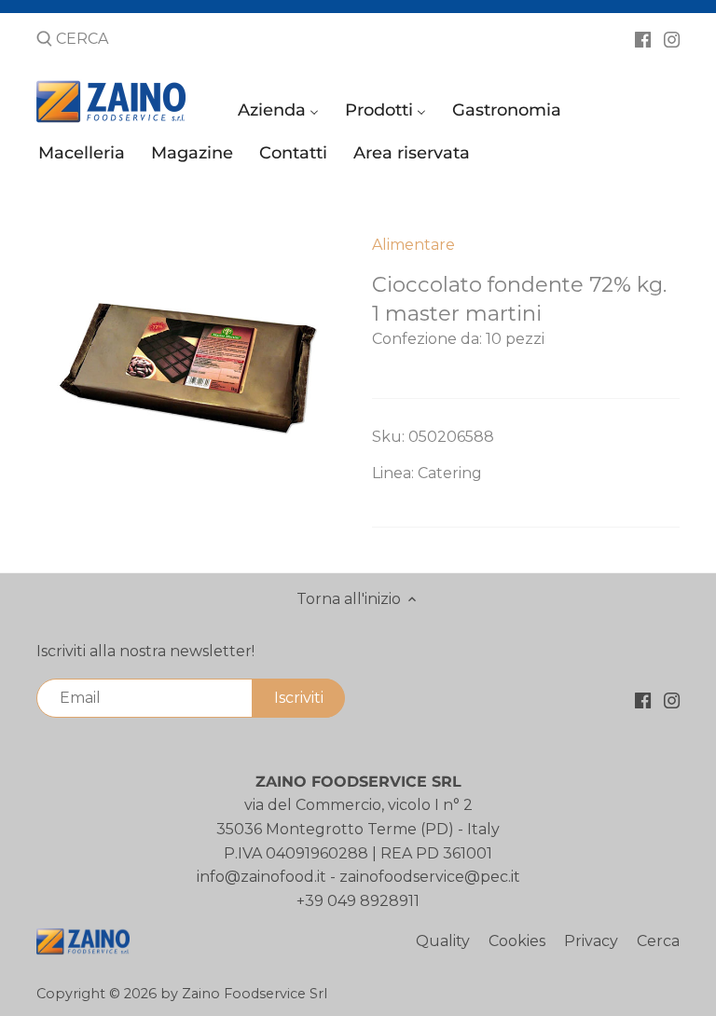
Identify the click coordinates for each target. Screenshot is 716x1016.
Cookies (517, 941)
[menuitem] (281, 114)
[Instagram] (672, 38)
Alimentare (413, 245)
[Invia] (44, 40)
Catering (450, 473)
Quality (443, 941)
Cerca (658, 941)
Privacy (591, 941)
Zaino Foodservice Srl (254, 993)
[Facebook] (643, 38)
